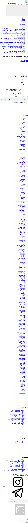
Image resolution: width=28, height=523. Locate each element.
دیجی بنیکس (22, 212)
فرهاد (24, 299)
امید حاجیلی (22, 154)
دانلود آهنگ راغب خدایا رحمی (18, 442)
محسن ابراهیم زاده (21, 332)
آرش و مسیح (22, 124)
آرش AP (23, 122)
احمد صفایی (22, 144)
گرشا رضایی (22, 311)
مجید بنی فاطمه (21, 326)
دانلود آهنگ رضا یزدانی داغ (19, 76)
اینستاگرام (5, 487)
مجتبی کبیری (22, 323)
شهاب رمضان (22, 266)
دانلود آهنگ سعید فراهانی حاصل (18, 416)
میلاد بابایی (23, 373)
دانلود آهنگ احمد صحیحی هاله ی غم (17, 411)
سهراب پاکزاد (22, 243)
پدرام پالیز (23, 186)
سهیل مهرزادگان (21, 259)
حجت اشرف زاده (21, 201)
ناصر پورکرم (22, 378)
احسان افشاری (21, 133)
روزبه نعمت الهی (21, 228)
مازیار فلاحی (22, 315)
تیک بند (23, 193)
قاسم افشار (22, 304)
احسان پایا (23, 135)
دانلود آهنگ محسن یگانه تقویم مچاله (17, 467)
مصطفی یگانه (22, 359)
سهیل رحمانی (22, 246)
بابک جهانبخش (22, 172)
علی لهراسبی (22, 278)
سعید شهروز (22, 238)
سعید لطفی (22, 241)
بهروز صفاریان (22, 177)
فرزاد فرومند (22, 298)
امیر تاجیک (23, 155)
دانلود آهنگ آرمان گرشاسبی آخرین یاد (17, 463)
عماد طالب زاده (21, 289)
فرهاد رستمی (22, 301)
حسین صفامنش (21, 205)
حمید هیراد (23, 208)
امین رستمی (22, 166)
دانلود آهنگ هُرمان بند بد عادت (18, 410)
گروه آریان (23, 312)
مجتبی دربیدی (22, 321)
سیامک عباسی (22, 247)
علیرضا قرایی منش (21, 286)
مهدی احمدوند (22, 362)
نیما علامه (23, 384)
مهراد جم (23, 368)
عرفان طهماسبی (21, 272)
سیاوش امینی (22, 249)
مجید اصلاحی (22, 325)
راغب (24, 214)
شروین (23, 263)
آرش (24, 120)
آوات (24, 132)
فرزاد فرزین (22, 297)
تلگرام (6, 497)
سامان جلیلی (22, 234)
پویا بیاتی (23, 190)
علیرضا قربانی (22, 288)
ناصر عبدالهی (22, 381)
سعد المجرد (22, 236)
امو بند (23, 150)
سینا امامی (22, 251)
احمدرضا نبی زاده (21, 145)
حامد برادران (22, 195)
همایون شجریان (21, 386)
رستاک (23, 216)
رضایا (24, 225)
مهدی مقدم (22, 364)
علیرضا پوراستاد (21, 282)
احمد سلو (23, 142)
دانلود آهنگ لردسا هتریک (20, 424)
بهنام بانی (23, 179)
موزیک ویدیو (22, 20)
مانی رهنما (23, 319)
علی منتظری (22, 280)
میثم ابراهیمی (22, 372)
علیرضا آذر (22, 281)
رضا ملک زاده (22, 223)
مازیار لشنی (22, 316)
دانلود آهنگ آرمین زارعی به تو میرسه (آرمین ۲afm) (14, 470)
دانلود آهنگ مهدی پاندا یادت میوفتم (17, 414)
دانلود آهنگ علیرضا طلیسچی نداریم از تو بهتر (15, 460)
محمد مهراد (22, 345)
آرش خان (23, 123)
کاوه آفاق (23, 307)
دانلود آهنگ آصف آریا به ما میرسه (17, 462)
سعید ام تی (22, 237)
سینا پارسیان (22, 253)
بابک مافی (23, 173)
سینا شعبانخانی (22, 258)
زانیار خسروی (22, 230)
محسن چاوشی (22, 333)
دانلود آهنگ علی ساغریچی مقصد (18, 415)
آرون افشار (22, 129)
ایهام (24, 168)
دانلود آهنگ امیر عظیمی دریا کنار (18, 465)
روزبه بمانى (22, 227)
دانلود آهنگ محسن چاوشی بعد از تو (17, 461)
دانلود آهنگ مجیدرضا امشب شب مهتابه (16, 419)
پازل (24, 183)
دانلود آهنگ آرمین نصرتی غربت (18, 421)
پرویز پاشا (23, 189)
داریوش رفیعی (22, 210)
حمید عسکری (22, 207)
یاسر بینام (23, 390)
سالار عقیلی (22, 232)
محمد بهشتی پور (21, 339)
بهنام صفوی (22, 180)
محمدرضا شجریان (21, 346)
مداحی (23, 22)
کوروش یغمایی (22, 310)
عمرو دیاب (22, 291)
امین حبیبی (22, 167)
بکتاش (23, 175)
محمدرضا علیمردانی (20, 347)
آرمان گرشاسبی (21, 125)
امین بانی (23, 164)
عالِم (24, 269)
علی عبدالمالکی (21, 276)
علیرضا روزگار (22, 284)
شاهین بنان (22, 262)
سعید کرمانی (22, 240)
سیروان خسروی (21, 250)
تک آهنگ (23, 19)
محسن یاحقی (22, 336)
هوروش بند (22, 387)
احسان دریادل (22, 137)
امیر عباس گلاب (21, 159)
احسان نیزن (22, 140)
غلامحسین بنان (22, 293)
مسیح (24, 356)
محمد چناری (22, 341)
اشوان (23, 146)
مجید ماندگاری (22, 329)
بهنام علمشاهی (22, 181)
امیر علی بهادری (21, 162)
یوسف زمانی (22, 393)
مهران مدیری (22, 369)
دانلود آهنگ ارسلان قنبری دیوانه (18, 418)
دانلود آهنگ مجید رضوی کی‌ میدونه (17, 471)
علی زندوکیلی (22, 275)
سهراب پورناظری (21, 245)
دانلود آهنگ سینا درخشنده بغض (18, 469)
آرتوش (23, 119)
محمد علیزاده (22, 342)
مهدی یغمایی (22, 367)
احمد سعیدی (22, 141)
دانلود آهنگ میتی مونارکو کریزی (18, 420)
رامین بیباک (22, 215)
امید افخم (23, 153)
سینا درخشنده (22, 255)
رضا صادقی (22, 220)
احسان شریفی (22, 138)
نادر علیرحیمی (22, 377)
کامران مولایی (22, 306)
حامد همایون (22, 198)
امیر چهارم (22, 157)
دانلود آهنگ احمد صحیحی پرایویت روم (17, 412)
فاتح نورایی (22, 294)
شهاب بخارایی (22, 264)
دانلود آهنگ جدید (18, 89)
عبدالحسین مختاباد (21, 271)
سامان (23, 233)
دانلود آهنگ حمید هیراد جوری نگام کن (17, 441)
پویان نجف (23, 192)
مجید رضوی (22, 328)
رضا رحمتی (22, 219)
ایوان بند (23, 170)
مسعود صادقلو (22, 355)
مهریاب (23, 371)
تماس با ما (23, 25)
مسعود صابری (22, 354)
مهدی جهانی (22, 363)
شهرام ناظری (22, 268)
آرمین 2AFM (22, 127)
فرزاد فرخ (23, 295)
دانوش (23, 211)
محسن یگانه (22, 337)
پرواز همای (22, 188)
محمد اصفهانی (22, 338)
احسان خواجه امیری (20, 136)
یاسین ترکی (22, 391)
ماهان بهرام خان (21, 320)
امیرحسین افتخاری (21, 163)
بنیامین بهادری (22, 176)
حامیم (24, 199)
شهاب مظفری (22, 267)
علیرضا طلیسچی (21, 285)
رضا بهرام (23, 218)
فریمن (23, 303)
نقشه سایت (22, 24)
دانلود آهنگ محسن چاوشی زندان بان (17, 466)
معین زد (23, 360)
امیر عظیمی (22, 160)
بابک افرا (23, 171)
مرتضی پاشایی (22, 350)
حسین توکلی (22, 202)
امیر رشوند (22, 158)
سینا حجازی (22, 254)
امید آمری (23, 151)
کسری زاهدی (22, 308)
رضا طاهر (23, 221)
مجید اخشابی (22, 324)
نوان (24, 382)
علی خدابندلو (22, 273)
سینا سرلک (22, 256)
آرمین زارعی (22, 128)
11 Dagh (24, 61)
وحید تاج (23, 389)
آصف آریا (23, 131)
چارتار (24, 194)
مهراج (24, 376)
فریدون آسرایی (21, 302)
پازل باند (23, 184)
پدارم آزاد (23, 185)
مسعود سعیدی (22, 352)
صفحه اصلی (22, 17)
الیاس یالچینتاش (21, 149)
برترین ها (23, 21)
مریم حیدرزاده (22, 351)
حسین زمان (22, 203)
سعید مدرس (22, 242)
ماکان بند (23, 317)
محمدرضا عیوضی (21, 349)
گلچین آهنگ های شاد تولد (19, 314)
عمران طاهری (22, 290)
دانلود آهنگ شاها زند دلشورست (18, 423)
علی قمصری (22, 277)
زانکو (24, 229)
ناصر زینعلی (22, 380)
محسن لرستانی (21, 334)
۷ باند (24, 118)
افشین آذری (22, 147)
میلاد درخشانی (22, 374)
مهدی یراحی (22, 365)
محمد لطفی (22, 343)
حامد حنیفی (22, 197)
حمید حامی (22, 206)
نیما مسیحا (23, 385)
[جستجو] (17, 10)
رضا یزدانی (12, 89)
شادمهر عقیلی (22, 260)
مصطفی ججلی (22, 358)
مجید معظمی (22, 330)
